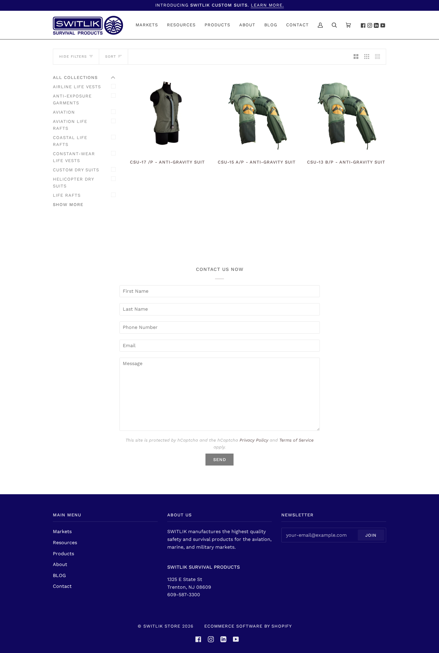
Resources (65, 542)
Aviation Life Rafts (70, 125)
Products (63, 553)
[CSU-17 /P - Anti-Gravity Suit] (167, 114)
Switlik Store (161, 626)
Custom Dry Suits (76, 169)
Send (219, 459)
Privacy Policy (254, 440)
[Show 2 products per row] (356, 56)
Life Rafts (67, 195)
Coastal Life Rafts (70, 141)
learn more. (267, 5)
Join (371, 535)
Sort (110, 56)
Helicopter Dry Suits (73, 182)
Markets (62, 531)
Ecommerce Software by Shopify (248, 626)
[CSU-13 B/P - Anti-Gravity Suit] (346, 114)
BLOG (59, 575)
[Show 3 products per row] (366, 56)
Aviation (64, 112)
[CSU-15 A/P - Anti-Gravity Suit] (257, 114)
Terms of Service (296, 440)
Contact (62, 586)
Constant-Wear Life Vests (74, 157)
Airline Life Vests (77, 86)
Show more (68, 204)
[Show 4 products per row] (379, 56)
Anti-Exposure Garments (72, 99)
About (60, 564)
